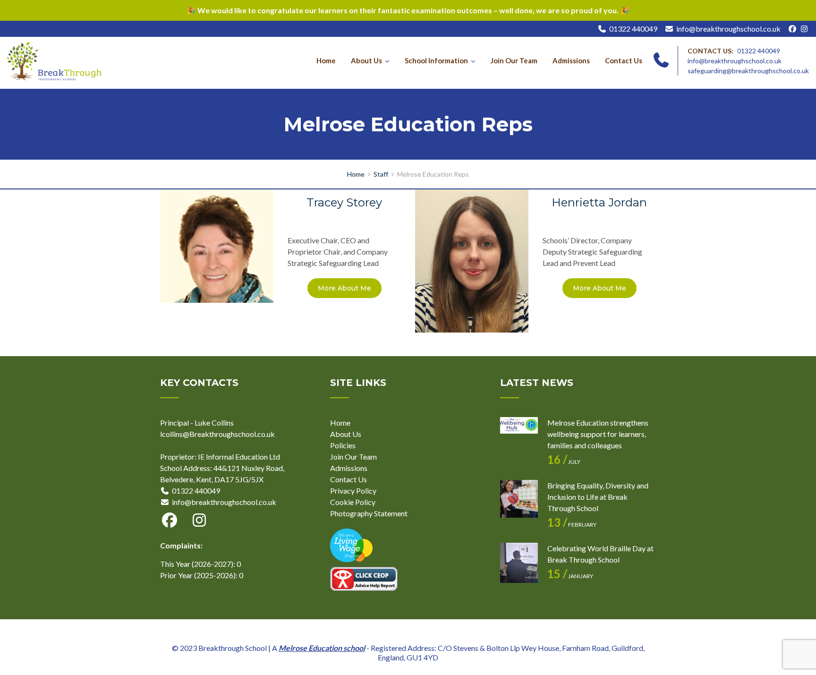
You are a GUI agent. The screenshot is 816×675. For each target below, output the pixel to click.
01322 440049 (633, 28)
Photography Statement (369, 513)
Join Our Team (514, 60)
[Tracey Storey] (216, 244)
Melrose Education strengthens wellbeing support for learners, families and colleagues (597, 434)
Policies (343, 445)
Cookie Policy (352, 501)
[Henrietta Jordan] (471, 260)
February (571, 524)
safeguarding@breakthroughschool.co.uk (748, 71)
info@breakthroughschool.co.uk (728, 28)
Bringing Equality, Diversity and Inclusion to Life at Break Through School (597, 497)
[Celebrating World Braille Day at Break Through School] (519, 562)
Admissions (571, 60)
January (570, 576)
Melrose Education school (322, 647)
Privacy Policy (353, 490)
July (563, 461)
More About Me (344, 288)
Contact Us (623, 60)
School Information (436, 60)
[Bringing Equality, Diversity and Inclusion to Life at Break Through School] (519, 499)
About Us (366, 60)
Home (326, 60)
